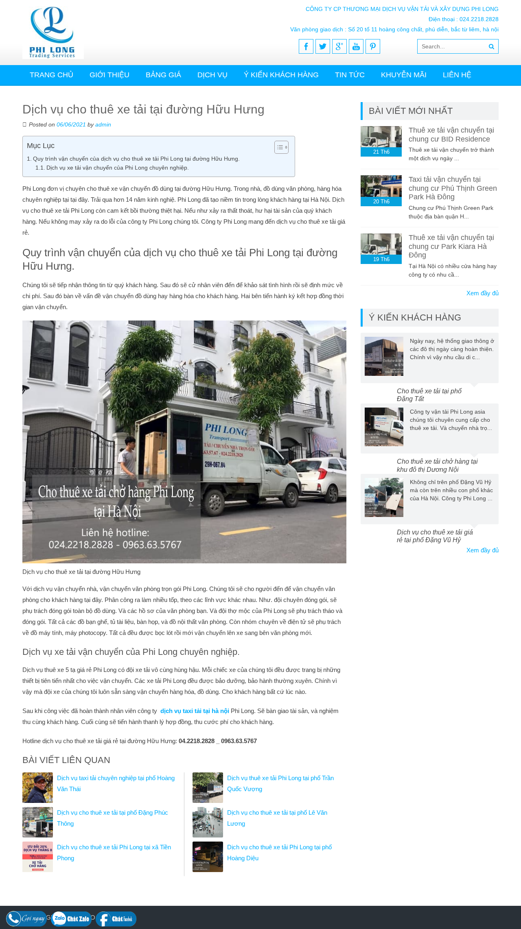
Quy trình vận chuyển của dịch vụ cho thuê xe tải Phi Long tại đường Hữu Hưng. (136, 158)
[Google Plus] (339, 46)
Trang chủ (51, 75)
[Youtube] (356, 46)
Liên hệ (457, 75)
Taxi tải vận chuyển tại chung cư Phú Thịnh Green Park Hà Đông (453, 188)
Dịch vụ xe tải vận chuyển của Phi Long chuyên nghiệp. (117, 168)
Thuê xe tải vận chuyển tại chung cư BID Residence (451, 134)
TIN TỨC (350, 75)
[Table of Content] (281, 147)
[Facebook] (306, 46)
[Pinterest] (373, 46)
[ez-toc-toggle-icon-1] (277, 147)
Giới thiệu (109, 75)
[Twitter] (322, 46)
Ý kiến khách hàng (281, 75)
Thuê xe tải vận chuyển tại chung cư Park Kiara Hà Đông (451, 246)
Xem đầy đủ (482, 293)
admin (103, 124)
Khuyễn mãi (404, 75)
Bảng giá (163, 75)
